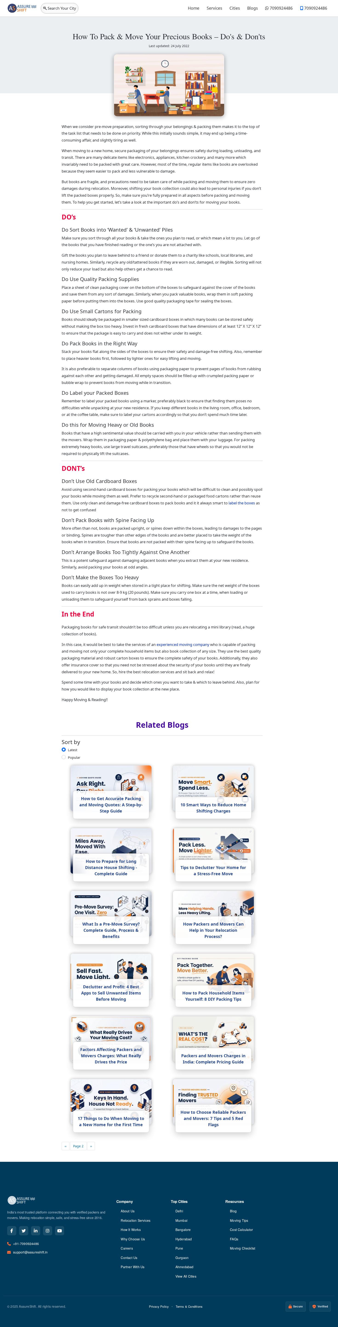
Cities (234, 8)
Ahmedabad (184, 1266)
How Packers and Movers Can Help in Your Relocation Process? (213, 930)
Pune (179, 1248)
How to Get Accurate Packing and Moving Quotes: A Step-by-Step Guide (111, 805)
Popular (74, 757)
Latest (72, 749)
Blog (233, 1211)
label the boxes (242, 503)
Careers (127, 1248)
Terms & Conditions (189, 1306)
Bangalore (183, 1229)
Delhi (179, 1211)
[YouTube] (59, 1230)
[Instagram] (47, 1230)
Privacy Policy (159, 1306)
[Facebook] (11, 1230)
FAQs (234, 1239)
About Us (128, 1211)
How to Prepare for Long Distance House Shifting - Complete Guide (111, 867)
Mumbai (181, 1220)
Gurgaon (182, 1257)
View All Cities (185, 1276)
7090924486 (281, 8)
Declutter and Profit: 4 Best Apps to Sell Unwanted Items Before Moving (111, 993)
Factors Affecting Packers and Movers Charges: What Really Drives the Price (111, 1056)
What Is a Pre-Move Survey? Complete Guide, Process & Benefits (111, 930)
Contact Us (129, 1257)
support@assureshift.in (30, 1252)
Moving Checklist (242, 1248)
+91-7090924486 (26, 1243)
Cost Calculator (241, 1229)
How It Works (130, 1229)
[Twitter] (23, 1230)
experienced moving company (183, 644)
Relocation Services (135, 1220)
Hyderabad (183, 1239)
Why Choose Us (133, 1239)
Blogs (252, 8)
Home (193, 8)
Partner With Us (132, 1266)
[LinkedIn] (35, 1230)
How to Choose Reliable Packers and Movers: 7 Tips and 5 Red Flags (213, 1118)
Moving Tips (239, 1220)
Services (214, 8)
